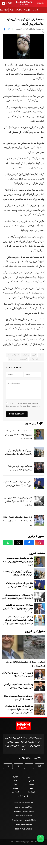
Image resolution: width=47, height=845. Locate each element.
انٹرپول (34, 355)
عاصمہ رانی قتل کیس (36, 359)
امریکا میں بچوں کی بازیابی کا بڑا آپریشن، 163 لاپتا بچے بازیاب (20, 468)
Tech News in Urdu (23, 816)
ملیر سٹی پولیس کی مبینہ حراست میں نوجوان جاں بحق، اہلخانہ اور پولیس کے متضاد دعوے (17, 434)
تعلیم (31, 788)
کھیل (15, 784)
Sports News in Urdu (23, 807)
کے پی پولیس (23, 359)
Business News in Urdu (23, 811)
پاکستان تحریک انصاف (13, 355)
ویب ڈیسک (40, 29)
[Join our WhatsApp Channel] (40, 838)
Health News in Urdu (23, 824)
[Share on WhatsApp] (13, 29)
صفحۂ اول (36, 10)
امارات (40, 355)
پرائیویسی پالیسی (24, 757)
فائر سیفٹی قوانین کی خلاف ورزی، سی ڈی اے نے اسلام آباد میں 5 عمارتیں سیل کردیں (18, 501)
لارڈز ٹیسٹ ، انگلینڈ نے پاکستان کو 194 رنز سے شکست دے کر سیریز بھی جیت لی (17, 521)
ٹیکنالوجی (15, 792)
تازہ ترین (27, 10)
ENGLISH (40, 3)
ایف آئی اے (25, 355)
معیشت (31, 784)
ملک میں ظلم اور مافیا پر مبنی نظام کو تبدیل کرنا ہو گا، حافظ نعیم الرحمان (17, 483)
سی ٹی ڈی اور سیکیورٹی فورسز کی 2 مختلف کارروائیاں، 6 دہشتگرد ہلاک (18, 452)
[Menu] (44, 11)
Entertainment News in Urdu (23, 820)
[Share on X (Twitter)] (9, 29)
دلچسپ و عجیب (23, 795)
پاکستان (18, 10)
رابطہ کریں (37, 757)
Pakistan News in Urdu (23, 802)
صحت (15, 788)
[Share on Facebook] (5, 29)
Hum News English (23, 829)
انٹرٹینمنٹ (31, 792)
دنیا (11, 10)
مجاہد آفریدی (12, 359)
